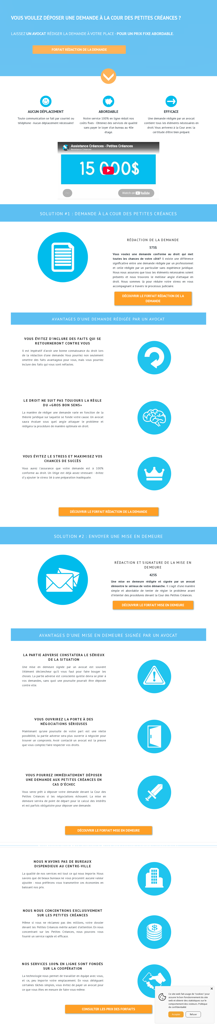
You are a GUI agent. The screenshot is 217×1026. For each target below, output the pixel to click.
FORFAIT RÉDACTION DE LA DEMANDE (79, 49)
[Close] (211, 988)
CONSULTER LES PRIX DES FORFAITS (108, 1009)
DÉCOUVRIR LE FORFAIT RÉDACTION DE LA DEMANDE (153, 298)
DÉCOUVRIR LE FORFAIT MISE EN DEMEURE (153, 605)
